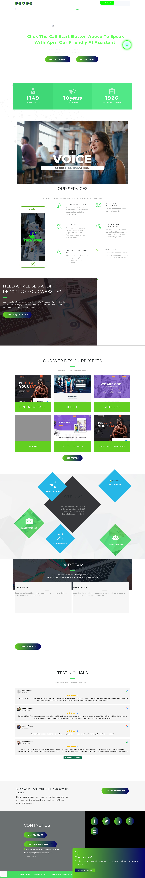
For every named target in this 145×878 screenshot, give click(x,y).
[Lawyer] (33, 433)
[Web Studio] (112, 393)
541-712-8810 (35, 835)
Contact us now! (28, 646)
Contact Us (72, 458)
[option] (43, 597)
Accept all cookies (85, 870)
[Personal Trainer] (112, 433)
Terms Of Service (24, 874)
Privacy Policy (40, 874)
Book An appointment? (40, 844)
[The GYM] (72, 393)
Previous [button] (69, 618)
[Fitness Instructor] (33, 393)
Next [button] (75, 618)
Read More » (83, 217)
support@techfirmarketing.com (89, 3)
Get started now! (115, 791)
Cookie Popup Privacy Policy (61, 874)
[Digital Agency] (72, 433)
